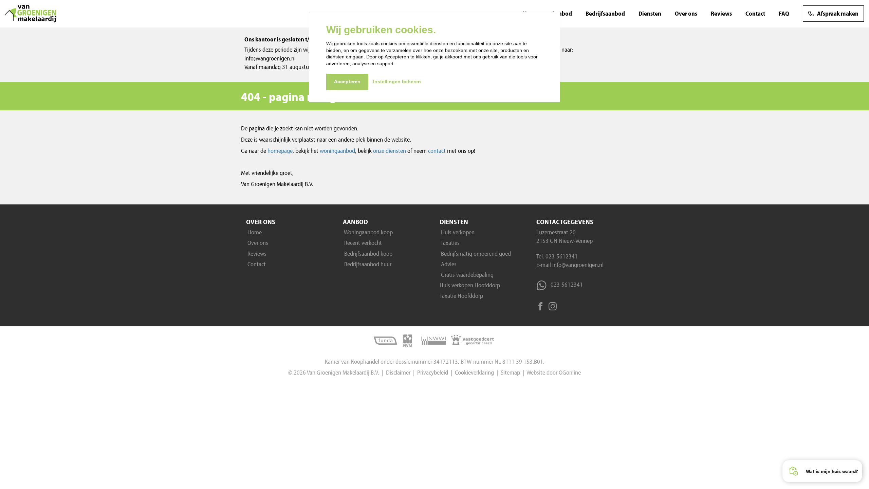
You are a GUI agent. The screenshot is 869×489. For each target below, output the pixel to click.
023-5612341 (562, 256)
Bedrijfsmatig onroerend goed (475, 253)
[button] (822, 471)
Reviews (721, 13)
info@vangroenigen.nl (577, 265)
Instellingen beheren (397, 81)
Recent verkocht (362, 243)
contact (437, 151)
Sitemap (510, 372)
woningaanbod (337, 151)
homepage (280, 151)
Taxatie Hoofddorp (461, 296)
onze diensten (390, 151)
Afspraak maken (837, 13)
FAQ (784, 13)
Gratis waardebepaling (467, 274)
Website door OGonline (553, 372)
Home (254, 232)
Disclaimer (398, 372)
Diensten (650, 13)
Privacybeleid (432, 372)
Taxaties (450, 243)
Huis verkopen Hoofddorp (470, 285)
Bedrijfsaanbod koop (367, 253)
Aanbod (562, 13)
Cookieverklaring (474, 372)
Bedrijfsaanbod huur (367, 264)
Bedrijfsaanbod (605, 13)
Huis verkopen (457, 232)
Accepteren (347, 81)
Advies (448, 264)
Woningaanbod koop (368, 232)
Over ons (686, 13)
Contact (755, 13)
